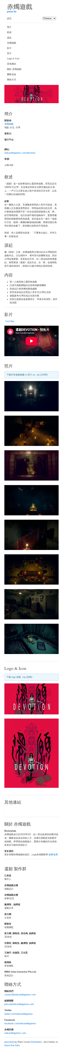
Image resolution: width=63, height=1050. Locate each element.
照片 (9, 53)
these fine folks (12, 1045)
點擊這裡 (53, 854)
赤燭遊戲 (11, 43)
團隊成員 (11, 74)
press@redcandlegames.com (19, 1004)
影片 (9, 48)
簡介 (9, 27)
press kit (11, 11)
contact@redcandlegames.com (20, 994)
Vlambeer (36, 1042)
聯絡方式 (11, 79)
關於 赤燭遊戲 (14, 69)
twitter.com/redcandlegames (18, 1014)
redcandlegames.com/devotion (19, 153)
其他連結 (11, 64)
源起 (9, 38)
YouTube (9, 321)
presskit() (9, 1042)
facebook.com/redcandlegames (20, 1023)
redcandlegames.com (15, 1033)
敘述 (9, 32)
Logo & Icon (13, 58)
